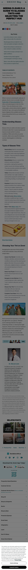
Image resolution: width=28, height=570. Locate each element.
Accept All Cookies (14, 567)
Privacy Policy (18, 560)
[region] (14, 556)
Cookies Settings (14, 563)
